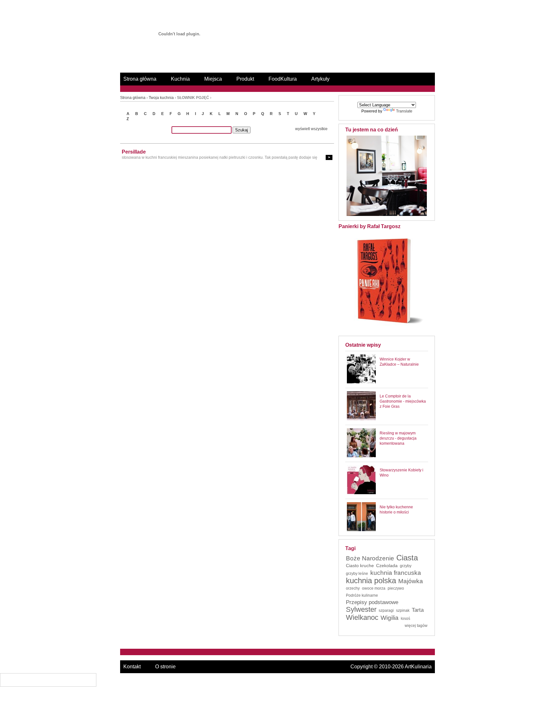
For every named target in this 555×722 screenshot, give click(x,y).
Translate (404, 111)
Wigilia (390, 617)
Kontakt (132, 666)
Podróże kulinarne (362, 595)
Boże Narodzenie (370, 558)
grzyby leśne (357, 573)
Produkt (245, 79)
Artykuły (320, 79)
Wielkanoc (362, 617)
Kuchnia (180, 79)
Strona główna (139, 79)
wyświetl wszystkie (311, 129)
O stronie (165, 666)
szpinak (403, 610)
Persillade (134, 152)
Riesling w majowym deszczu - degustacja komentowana (398, 438)
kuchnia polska (371, 580)
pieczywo (396, 588)
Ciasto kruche (360, 565)
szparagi (386, 610)
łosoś (405, 618)
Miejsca (213, 79)
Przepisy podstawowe (372, 602)
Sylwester (361, 609)
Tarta (418, 610)
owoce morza (373, 588)
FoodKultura (283, 79)
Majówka (410, 581)
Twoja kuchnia (161, 97)
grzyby (405, 566)
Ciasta (407, 557)
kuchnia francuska (395, 572)
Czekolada (387, 565)
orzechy (353, 588)
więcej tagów (416, 625)
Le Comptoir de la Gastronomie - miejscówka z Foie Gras (403, 401)
